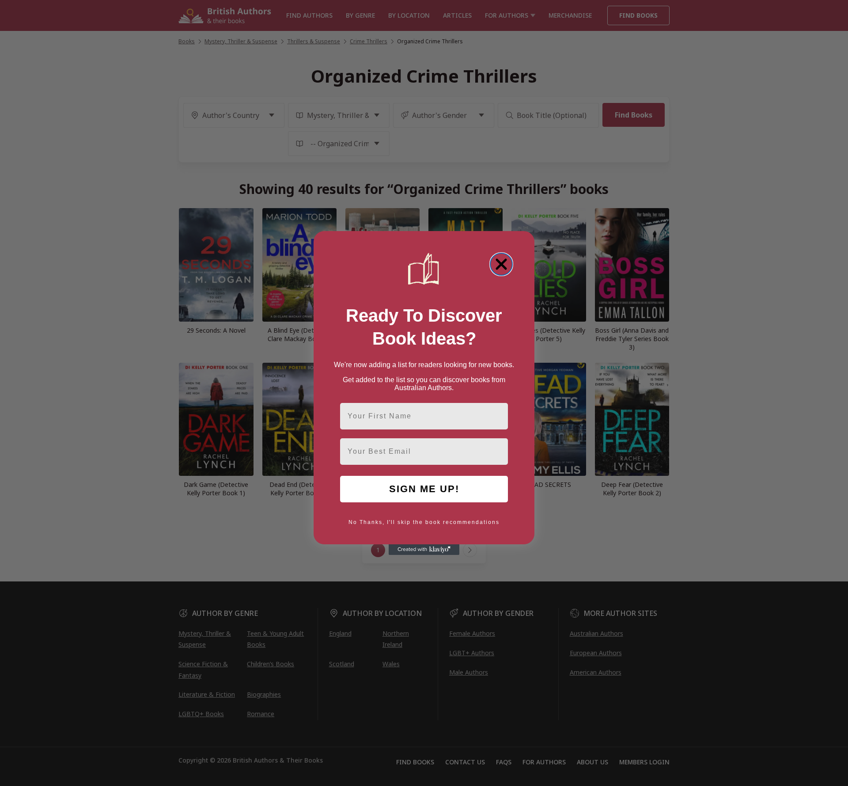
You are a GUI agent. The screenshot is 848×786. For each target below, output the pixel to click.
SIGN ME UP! (424, 488)
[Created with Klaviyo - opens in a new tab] (424, 549)
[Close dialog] (501, 264)
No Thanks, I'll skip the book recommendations (424, 522)
